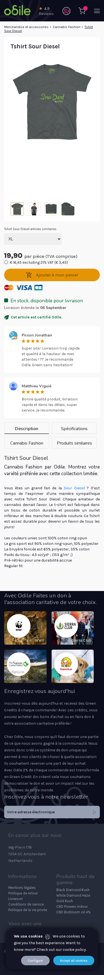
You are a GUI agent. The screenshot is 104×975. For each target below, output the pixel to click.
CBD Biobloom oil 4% (73, 912)
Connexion (66, 11)
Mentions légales (22, 888)
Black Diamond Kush (73, 890)
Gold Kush (64, 901)
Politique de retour (23, 893)
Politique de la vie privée (27, 910)
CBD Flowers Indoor (72, 906)
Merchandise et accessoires (26, 27)
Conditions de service (26, 904)
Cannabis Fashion (66, 27)
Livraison (15, 899)
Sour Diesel (74, 488)
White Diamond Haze (73, 895)
